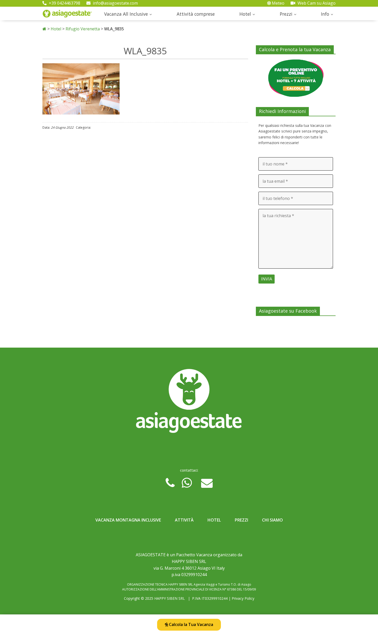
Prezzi (286, 14)
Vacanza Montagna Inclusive (128, 520)
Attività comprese (196, 14)
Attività (184, 520)
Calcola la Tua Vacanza (190, 624)
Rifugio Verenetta (83, 29)
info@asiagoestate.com (115, 3)
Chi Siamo (272, 520)
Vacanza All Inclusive (126, 14)
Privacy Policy (243, 598)
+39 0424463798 (64, 3)
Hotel (245, 14)
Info (325, 14)
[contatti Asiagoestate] (189, 402)
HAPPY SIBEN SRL (169, 598)
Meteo (277, 3)
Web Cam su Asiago (316, 3)
